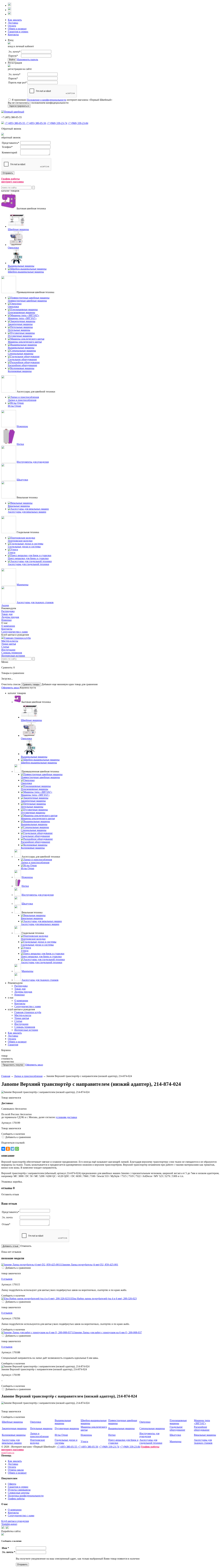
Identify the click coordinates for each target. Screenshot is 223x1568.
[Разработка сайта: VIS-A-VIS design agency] (2, 1534)
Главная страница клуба (17, 638)
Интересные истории (13, 655)
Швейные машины (12, 1421)
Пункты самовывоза (19, 1489)
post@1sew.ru (7, 1452)
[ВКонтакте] (3, 1149)
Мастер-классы (9, 641)
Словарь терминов (11, 652)
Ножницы (22, 426)
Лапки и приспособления (28, 1076)
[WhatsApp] (17, 1149)
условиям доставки (66, 1117)
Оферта (12, 1483)
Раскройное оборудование (201, 1428)
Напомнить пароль (27, 59)
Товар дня (6, 614)
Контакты (13, 34)
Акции (5, 605)
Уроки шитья (8, 643)
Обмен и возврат (17, 28)
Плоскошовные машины (178, 1422)
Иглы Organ (61, 1435)
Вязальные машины (205, 1435)
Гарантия (13, 1044)
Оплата (12, 25)
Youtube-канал (9, 1524)
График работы (16, 1498)
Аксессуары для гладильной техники (150, 1441)
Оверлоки (35, 1421)
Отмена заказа (16, 1469)
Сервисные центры (18, 1492)
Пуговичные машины (67, 1428)
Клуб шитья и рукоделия (15, 1521)
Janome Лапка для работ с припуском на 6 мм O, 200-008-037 (108, 1332)
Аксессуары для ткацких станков (35, 602)
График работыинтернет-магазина (12, 180)
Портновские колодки (37, 1441)
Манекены (22, 584)
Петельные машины (41, 1428)
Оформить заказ (10, 687)
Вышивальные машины (63, 1422)
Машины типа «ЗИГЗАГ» (202, 1422)
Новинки (6, 620)
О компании (8, 625)
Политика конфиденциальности (26, 1495)
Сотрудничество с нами (14, 631)
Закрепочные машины (14, 1428)
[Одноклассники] (8, 1149)
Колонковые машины (14, 1435)
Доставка (13, 22)
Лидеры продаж (10, 617)
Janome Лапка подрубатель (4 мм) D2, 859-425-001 (90, 1264)
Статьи (5, 646)
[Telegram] (12, 1149)
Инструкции (8, 649)
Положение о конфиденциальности (46, 99)
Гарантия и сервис (18, 31)
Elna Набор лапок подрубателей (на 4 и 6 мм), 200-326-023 (104, 1298)
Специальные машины (152, 1428)
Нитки (20, 444)
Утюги (84, 1441)
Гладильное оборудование (177, 1428)
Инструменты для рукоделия (33, 461)
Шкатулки (22, 479)
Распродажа (8, 611)
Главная (5, 1076)
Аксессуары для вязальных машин (12, 1441)
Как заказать (15, 19)
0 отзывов (6, 1279)
